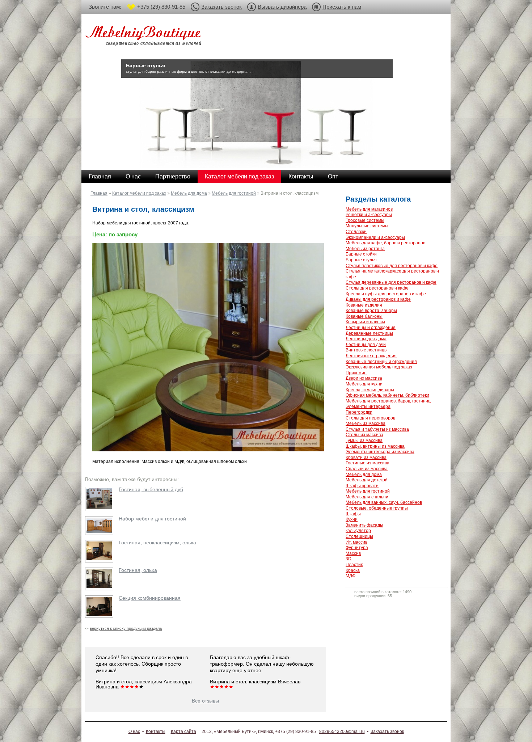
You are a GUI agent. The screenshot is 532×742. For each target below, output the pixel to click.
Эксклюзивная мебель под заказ (379, 367)
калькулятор (358, 530)
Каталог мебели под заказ (239, 176)
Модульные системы (367, 225)
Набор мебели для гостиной (152, 519)
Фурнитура (357, 547)
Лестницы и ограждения (371, 327)
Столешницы (359, 536)
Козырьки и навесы (365, 321)
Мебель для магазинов (369, 209)
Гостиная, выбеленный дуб (151, 489)
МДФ (350, 575)
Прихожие (356, 372)
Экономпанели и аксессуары (375, 237)
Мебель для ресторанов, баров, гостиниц (388, 401)
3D (348, 558)
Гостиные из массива (367, 462)
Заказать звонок (221, 7)
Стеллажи (356, 231)
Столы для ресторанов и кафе (377, 288)
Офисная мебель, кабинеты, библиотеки (387, 395)
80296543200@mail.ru (342, 731)
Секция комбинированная (150, 598)
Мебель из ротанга (365, 248)
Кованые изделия (364, 305)
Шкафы (353, 514)
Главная (100, 176)
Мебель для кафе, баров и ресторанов (385, 242)
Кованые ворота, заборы (371, 310)
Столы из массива (364, 434)
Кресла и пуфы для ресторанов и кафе (386, 293)
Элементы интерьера (368, 406)
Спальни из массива (367, 468)
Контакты (300, 176)
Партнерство (172, 176)
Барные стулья (361, 259)
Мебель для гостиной (234, 193)
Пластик (354, 564)
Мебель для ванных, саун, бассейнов (384, 502)
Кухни (352, 519)
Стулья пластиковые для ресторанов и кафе (392, 265)
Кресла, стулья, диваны (370, 389)
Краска (353, 570)
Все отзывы (205, 701)
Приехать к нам (341, 7)
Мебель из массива (365, 423)
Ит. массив (356, 542)
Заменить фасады (364, 525)
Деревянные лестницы (369, 333)
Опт (333, 176)
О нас (133, 176)
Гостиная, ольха (138, 570)
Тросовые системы (365, 220)
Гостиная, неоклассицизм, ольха (157, 542)
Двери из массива (364, 378)
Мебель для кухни (364, 384)
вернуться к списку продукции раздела (126, 628)
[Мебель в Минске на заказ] (144, 37)
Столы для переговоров (370, 418)
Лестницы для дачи (366, 344)
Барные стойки (361, 254)
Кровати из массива (366, 457)
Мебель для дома (189, 193)
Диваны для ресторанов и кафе (378, 299)
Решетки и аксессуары (369, 214)
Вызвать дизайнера (282, 7)
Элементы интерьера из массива (380, 451)
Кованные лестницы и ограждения (381, 361)
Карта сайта (183, 731)
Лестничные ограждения (371, 355)
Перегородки (359, 412)
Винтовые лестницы (367, 350)
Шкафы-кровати (362, 485)
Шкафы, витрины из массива (375, 446)
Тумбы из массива (364, 440)
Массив (353, 553)
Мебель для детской (367, 479)
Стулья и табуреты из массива (377, 429)
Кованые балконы (364, 316)
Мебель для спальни (367, 496)
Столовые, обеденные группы (377, 508)
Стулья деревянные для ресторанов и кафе (391, 282)
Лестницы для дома (366, 338)
